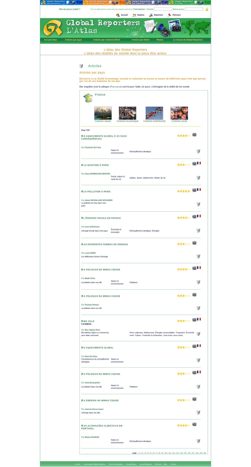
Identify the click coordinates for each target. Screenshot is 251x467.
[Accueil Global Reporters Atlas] (53, 37)
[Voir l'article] (199, 153)
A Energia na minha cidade (101, 400)
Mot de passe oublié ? (69, 9)
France (100, 94)
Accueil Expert (131, 464)
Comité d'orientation (116, 464)
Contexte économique (127, 121)
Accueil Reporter (146, 464)
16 (189, 453)
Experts (140, 15)
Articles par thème (141, 40)
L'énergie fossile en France (102, 218)
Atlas (165, 464)
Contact (173, 464)
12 (173, 453)
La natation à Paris (96, 165)
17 (193, 453)
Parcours (177, 15)
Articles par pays (73, 40)
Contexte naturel (103, 121)
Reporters (158, 15)
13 (177, 453)
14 (181, 453)
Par (91, 147)
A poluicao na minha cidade (101, 270)
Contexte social (179, 121)
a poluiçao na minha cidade (101, 296)
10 (166, 453)
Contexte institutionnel (154, 121)
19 (201, 453)
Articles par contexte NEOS (106, 40)
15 (185, 453)
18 (197, 453)
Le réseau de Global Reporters (188, 40)
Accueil (124, 15)
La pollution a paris (97, 191)
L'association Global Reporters (94, 464)
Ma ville (88, 321)
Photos (160, 40)
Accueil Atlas (50, 40)
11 (170, 453)
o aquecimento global (98, 348)
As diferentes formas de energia (105, 244)
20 (205, 453)
